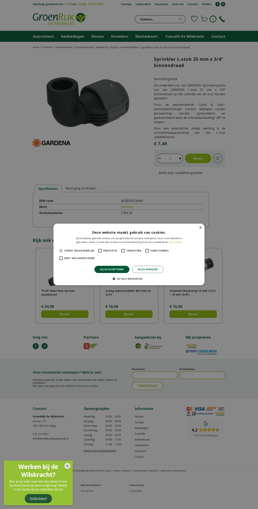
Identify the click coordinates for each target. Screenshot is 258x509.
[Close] (67, 466)
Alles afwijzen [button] (148, 269)
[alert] (129, 254)
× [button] (200, 227)
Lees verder (175, 242)
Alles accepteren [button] (112, 269)
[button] (128, 279)
